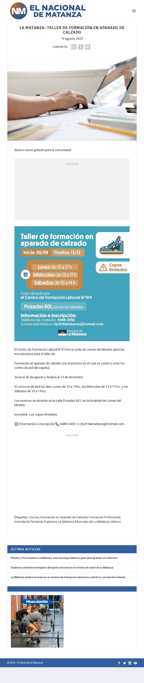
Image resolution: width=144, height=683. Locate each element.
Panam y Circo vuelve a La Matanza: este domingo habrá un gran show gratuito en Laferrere (64, 558)
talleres (116, 521)
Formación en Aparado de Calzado (64, 517)
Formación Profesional (104, 517)
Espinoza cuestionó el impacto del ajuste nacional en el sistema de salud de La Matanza (62, 567)
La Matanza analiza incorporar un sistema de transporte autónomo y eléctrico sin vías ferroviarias (68, 577)
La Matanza (66, 521)
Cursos (34, 517)
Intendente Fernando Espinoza (35, 521)
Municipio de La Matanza (92, 521)
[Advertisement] (72, 192)
